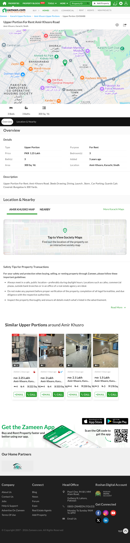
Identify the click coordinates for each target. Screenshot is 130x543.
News (35, 496)
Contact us (7, 496)
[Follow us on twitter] (99, 523)
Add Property (39, 514)
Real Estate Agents (41, 510)
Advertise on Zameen (13, 510)
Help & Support (10, 505)
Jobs (4, 501)
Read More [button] (116, 307)
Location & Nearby (26, 121)
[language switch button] (114, 3)
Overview (7, 121)
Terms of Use (9, 514)
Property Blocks (33, 3)
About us (7, 492)
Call (33, 394)
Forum (35, 501)
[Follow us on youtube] (114, 515)
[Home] (4, 3)
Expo (34, 505)
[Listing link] (24, 367)
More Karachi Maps (113, 209)
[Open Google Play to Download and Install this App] (117, 423)
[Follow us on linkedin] (106, 523)
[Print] (117, 25)
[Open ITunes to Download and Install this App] (94, 423)
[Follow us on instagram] (106, 515)
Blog (34, 492)
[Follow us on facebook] (99, 515)
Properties (13, 3)
